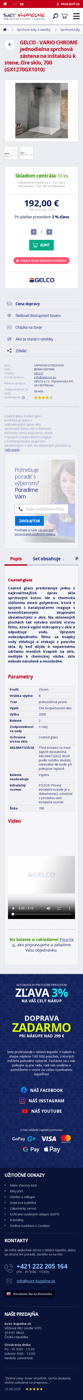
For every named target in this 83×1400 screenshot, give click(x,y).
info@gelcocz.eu (45, 377)
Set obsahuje (48, 558)
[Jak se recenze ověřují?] (23, 397)
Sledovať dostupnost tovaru (38, 315)
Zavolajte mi (29, 521)
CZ (15, 4)
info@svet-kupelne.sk (36, 1281)
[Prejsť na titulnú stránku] (24, 16)
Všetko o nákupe (22, 1197)
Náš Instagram (46, 1101)
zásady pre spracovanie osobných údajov (35, 532)
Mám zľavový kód (23, 1185)
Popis (16, 558)
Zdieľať (20, 350)
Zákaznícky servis (23, 1208)
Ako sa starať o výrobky (34, 339)
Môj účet (16, 1191)
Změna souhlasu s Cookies (30, 1225)
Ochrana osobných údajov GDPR (34, 1214)
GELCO (38, 373)
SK (22, 4)
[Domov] (6, 4)
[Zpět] (9, 44)
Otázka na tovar (28, 327)
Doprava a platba (23, 1202)
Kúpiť (44, 245)
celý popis (12, 450)
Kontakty (17, 1220)
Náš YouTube (46, 1111)
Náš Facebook (46, 1090)
